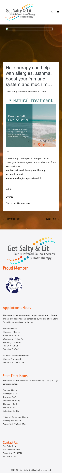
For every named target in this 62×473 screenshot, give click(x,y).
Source (9, 197)
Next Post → (52, 219)
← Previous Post (11, 219)
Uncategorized (24, 203)
